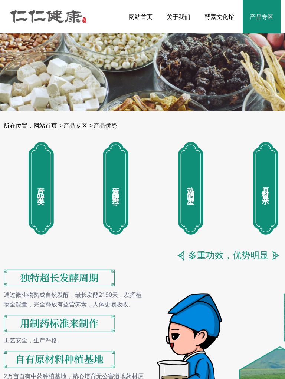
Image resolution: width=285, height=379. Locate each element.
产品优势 (105, 125)
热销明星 (191, 188)
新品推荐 (116, 188)
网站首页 (141, 17)
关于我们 (178, 17)
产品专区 (261, 17)
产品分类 (41, 188)
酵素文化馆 (219, 17)
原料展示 (266, 188)
